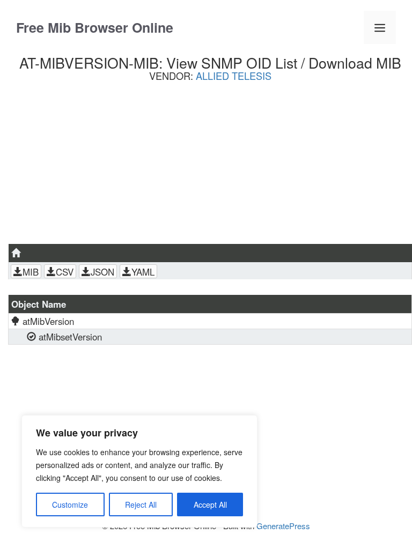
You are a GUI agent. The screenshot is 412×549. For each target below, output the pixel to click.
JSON (102, 271)
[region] (139, 471)
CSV (64, 271)
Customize (70, 504)
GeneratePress (283, 525)
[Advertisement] (210, 167)
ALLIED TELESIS (233, 76)
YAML (142, 271)
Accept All (210, 504)
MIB (31, 271)
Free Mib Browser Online (94, 27)
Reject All (141, 504)
